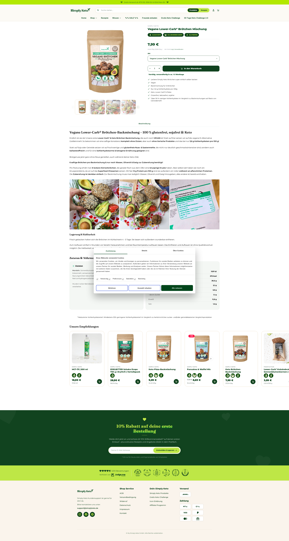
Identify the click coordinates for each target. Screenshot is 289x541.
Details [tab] (144, 250)
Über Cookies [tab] (178, 250)
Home (83, 18)
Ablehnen (112, 288)
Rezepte (204, 10)
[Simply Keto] (81, 10)
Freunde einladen (149, 18)
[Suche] (98, 10)
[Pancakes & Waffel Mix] (202, 352)
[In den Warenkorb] (99, 385)
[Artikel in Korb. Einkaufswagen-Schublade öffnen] (218, 10)
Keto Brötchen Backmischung (233, 374)
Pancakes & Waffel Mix (199, 373)
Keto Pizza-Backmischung (162, 373)
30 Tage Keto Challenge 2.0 (196, 18)
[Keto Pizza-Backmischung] (164, 352)
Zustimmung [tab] (111, 251)
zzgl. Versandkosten (177, 49)
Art (149, 53)
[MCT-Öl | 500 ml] (87, 352)
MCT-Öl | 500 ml (80, 373)
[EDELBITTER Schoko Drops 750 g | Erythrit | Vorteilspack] (125, 352)
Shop (92, 18)
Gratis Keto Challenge (170, 18)
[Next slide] (138, 107)
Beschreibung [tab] (144, 127)
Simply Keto (77, 370)
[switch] (109, 279)
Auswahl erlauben (145, 288)
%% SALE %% (131, 18)
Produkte (193, 10)
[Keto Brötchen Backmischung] (240, 352)
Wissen (115, 18)
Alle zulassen (177, 288)
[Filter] (190, 406)
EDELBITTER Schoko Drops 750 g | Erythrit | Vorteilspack (125, 374)
